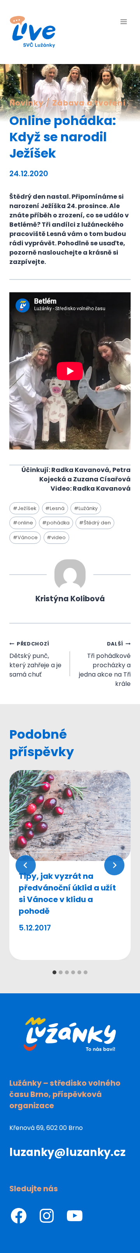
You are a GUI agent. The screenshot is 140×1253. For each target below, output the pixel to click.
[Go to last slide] (26, 865)
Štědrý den (95, 522)
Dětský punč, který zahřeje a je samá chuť (35, 659)
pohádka (56, 522)
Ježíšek (24, 508)
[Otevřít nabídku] (123, 22)
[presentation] (70, 815)
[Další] (114, 865)
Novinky (26, 103)
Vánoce (25, 537)
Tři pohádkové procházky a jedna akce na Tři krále (105, 664)
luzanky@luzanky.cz (67, 1152)
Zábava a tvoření (89, 103)
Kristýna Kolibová (70, 599)
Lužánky (86, 508)
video (56, 537)
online (23, 522)
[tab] (54, 972)
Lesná (55, 508)
